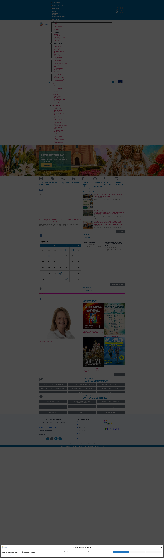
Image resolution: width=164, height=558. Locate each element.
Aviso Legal (20, 555)
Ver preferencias (154, 552)
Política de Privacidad (13, 555)
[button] (161, 547)
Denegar (137, 552)
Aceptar (121, 552)
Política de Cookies (5, 555)
